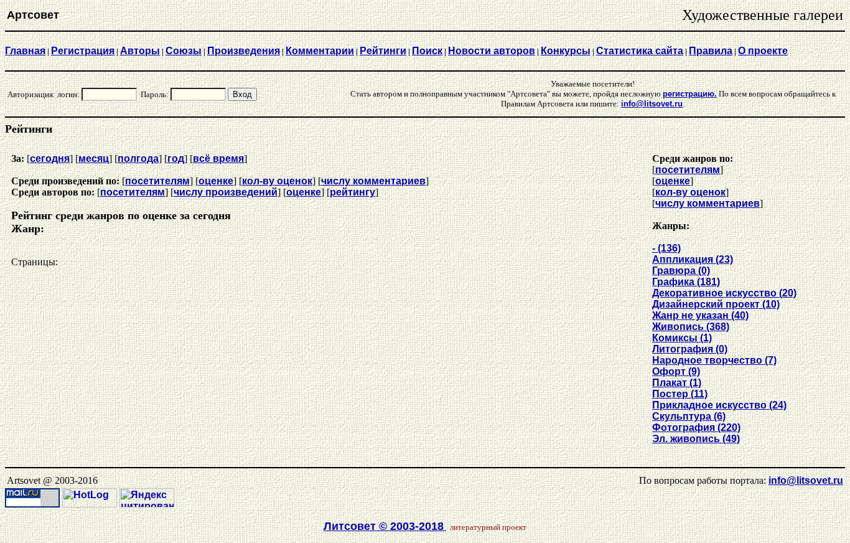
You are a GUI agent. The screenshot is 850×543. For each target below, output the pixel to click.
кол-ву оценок (277, 181)
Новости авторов (491, 50)
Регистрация (82, 50)
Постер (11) (680, 394)
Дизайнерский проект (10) (716, 304)
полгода (138, 158)
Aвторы (140, 50)
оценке (215, 181)
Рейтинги (383, 50)
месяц (93, 158)
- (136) (666, 248)
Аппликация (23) (692, 259)
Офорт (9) (676, 371)
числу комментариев (373, 181)
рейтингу (352, 192)
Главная (25, 50)
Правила (710, 50)
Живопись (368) (690, 326)
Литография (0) (689, 349)
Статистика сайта (639, 50)
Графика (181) (686, 281)
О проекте (763, 50)
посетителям (157, 181)
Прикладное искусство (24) (719, 405)
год (175, 158)
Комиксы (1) (682, 338)
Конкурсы (566, 50)
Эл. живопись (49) (696, 438)
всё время (218, 158)
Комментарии (320, 50)
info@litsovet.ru (805, 480)
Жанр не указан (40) (700, 315)
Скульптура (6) (689, 416)
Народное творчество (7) (714, 360)
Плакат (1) (676, 382)
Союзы (184, 50)
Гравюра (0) (681, 270)
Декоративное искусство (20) (724, 293)
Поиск (427, 50)
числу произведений (226, 192)
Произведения (243, 50)
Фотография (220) (696, 427)
